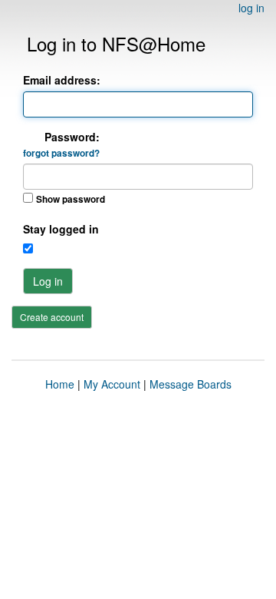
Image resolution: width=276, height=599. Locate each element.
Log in (48, 281)
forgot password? (61, 153)
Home (59, 384)
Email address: (61, 80)
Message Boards (191, 384)
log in (251, 7)
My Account (112, 384)
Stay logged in (61, 229)
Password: (61, 144)
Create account (52, 316)
